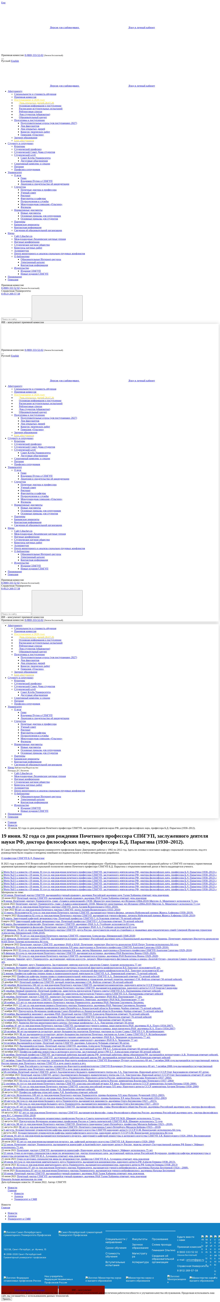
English (15, 61)
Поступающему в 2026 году (29, 100)
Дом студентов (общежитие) (34, 114)
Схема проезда (161, 1244)
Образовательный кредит (33, 117)
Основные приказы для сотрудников (41, 215)
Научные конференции (26, 242)
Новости (12, 825)
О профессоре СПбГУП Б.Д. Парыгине (22, 858)
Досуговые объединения (34, 160)
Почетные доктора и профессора (39, 189)
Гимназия (13, 279)
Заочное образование (25, 137)
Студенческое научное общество (32, 244)
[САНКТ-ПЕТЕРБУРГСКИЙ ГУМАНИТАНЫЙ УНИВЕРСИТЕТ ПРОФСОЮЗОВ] (54, 1234)
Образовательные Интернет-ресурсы (41, 259)
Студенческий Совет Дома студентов (34, 152)
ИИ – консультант (81, 1290)
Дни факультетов (30, 126)
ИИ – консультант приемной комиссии (22, 322)
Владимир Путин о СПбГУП (37, 181)
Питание (19, 166)
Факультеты (139, 1239)
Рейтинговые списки (30, 111)
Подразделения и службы (35, 201)
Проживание (15, 276)
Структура (20, 186)
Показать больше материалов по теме (21, 1179)
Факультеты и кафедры (33, 198)
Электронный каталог (33, 262)
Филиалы (26, 207)
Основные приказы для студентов (39, 218)
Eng (3, 2)
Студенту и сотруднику (20, 143)
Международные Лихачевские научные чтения (40, 239)
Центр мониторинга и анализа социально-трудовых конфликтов (49, 253)
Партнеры (19, 221)
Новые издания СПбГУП (34, 273)
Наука (11, 233)
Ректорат (25, 195)
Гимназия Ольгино (163, 1250)
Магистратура (139, 1255)
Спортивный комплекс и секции (32, 163)
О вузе (17, 175)
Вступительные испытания (115, 1263)
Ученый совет (28, 192)
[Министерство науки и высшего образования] (122, 1279)
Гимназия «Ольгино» (32, 134)
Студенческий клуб (25, 155)
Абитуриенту (15, 91)
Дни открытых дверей (33, 129)
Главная (12, 822)
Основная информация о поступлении (40, 105)
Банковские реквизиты (26, 224)
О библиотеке (21, 256)
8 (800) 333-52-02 (34, 55)
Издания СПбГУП (31, 271)
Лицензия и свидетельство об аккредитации (45, 184)
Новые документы (31, 213)
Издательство (21, 268)
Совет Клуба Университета (36, 158)
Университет (15, 172)
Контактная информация (27, 227)
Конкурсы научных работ (28, 247)
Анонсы (18, 1196)
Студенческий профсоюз (27, 149)
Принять (7, 1299)
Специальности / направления (116, 1240)
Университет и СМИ (25, 1199)
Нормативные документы (28, 210)
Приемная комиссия (25, 97)
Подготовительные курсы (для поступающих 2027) (49, 123)
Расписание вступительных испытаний (40, 108)
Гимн (23, 178)
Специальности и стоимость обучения (35, 94)
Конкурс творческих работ (35, 131)
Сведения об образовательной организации (38, 230)
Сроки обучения (115, 1247)
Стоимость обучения (112, 1255)
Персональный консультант (29, 1290)
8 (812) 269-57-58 (10, 293)
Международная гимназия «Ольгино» (41, 204)
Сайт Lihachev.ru (23, 236)
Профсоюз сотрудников (27, 169)
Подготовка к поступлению (29, 120)
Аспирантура (21, 250)
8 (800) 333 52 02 (10, 288)
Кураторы (19, 146)
